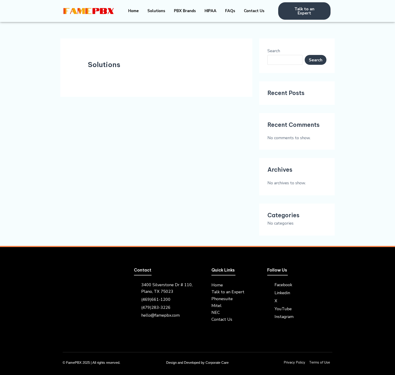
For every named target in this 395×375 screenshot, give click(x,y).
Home (133, 11)
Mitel (216, 305)
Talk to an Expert (227, 292)
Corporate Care (217, 362)
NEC (215, 312)
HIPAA (210, 11)
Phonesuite (222, 299)
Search (273, 51)
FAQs (230, 11)
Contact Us (254, 11)
